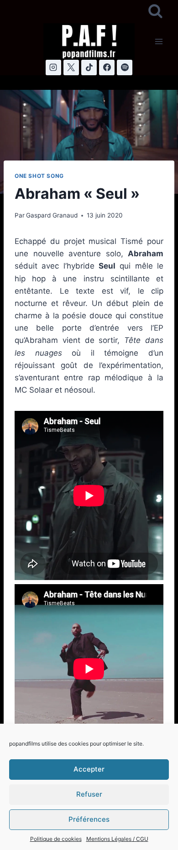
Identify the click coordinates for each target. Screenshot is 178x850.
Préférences (89, 819)
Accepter (89, 769)
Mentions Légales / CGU (117, 838)
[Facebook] (107, 67)
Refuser (89, 794)
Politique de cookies (56, 838)
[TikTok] (89, 67)
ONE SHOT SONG (39, 175)
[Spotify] (124, 67)
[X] (71, 67)
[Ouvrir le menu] (158, 41)
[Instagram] (53, 67)
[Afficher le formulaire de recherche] (155, 11)
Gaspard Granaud (52, 215)
